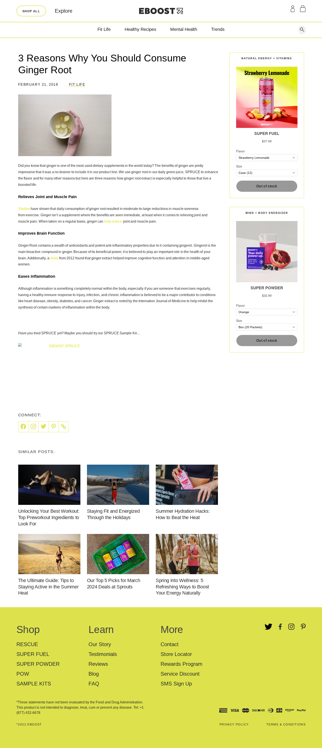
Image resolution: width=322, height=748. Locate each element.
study (54, 258)
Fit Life (104, 29)
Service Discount (180, 674)
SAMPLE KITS (33, 684)
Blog (93, 674)
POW (22, 674)
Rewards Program (181, 664)
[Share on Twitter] (44, 426)
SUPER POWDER (38, 664)
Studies (24, 209)
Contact (170, 644)
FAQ (93, 684)
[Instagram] (33, 426)
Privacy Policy (234, 724)
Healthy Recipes (140, 29)
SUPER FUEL (32, 654)
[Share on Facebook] (23, 426)
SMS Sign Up (176, 684)
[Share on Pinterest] (54, 426)
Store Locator (176, 654)
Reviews (98, 664)
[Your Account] (293, 8)
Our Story (99, 644)
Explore (63, 11)
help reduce (113, 221)
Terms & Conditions (286, 724)
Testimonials (102, 654)
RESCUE (27, 644)
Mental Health (183, 29)
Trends (218, 29)
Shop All (31, 11)
